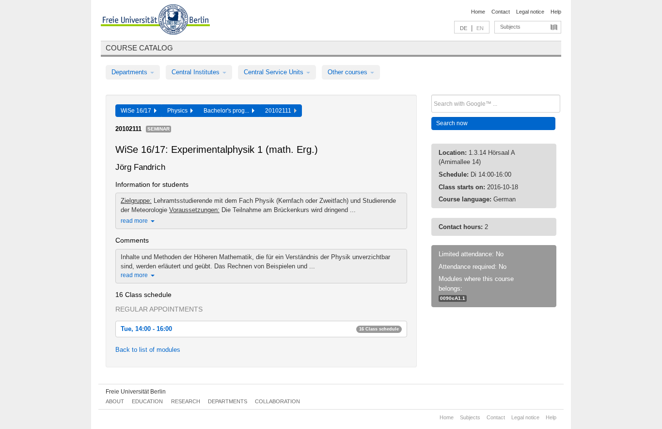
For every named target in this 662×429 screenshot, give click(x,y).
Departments (130, 72)
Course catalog (139, 48)
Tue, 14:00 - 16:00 (260, 328)
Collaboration (277, 401)
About (115, 401)
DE (463, 28)
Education (147, 401)
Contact (500, 12)
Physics (178, 111)
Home (478, 12)
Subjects (510, 27)
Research (185, 401)
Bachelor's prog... (228, 111)
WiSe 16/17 (137, 111)
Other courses (348, 72)
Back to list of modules (147, 349)
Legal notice (530, 12)
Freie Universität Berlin (136, 391)
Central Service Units (274, 72)
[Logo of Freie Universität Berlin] (155, 20)
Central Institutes (196, 72)
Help (556, 12)
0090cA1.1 (452, 298)
